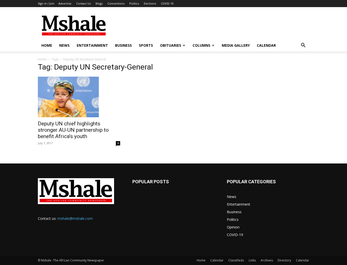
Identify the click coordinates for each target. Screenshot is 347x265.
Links (252, 260)
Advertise (64, 3)
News (64, 45)
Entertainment (92, 45)
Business (123, 45)
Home (46, 45)
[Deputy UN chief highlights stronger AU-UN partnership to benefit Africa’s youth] (79, 97)
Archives (267, 260)
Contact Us (83, 3)
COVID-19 (167, 3)
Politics (134, 3)
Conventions (115, 3)
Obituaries (170, 45)
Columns (201, 45)
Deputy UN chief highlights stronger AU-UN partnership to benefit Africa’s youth (73, 130)
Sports (146, 45)
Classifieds (236, 260)
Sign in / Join (46, 3)
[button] (303, 45)
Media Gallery (236, 45)
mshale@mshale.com (75, 218)
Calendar (266, 45)
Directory (284, 260)
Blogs (99, 3)
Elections (150, 3)
